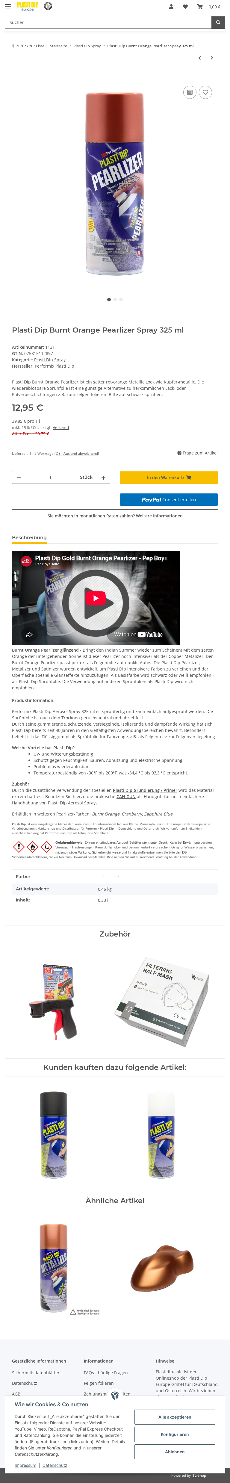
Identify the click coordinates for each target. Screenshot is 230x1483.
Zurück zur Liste (30, 46)
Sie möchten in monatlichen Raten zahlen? (115, 516)
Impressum (25, 1465)
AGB (16, 1394)
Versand (61, 427)
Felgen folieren (99, 1383)
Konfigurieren (175, 1434)
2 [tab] (115, 299)
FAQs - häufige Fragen (106, 1372)
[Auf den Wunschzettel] (205, 92)
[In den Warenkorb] (17, 77)
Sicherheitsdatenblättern (29, 857)
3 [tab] (121, 299)
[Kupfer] (118, 875)
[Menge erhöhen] (103, 477)
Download (79, 857)
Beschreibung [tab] (29, 537)
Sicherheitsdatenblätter (36, 1372)
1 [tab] (109, 299)
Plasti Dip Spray (50, 360)
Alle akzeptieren (174, 1416)
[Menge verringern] (18, 477)
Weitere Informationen (159, 516)
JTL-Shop (199, 1475)
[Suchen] (218, 22)
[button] (171, 7)
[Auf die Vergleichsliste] (189, 92)
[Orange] (104, 875)
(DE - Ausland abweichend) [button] (77, 453)
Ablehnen (175, 1451)
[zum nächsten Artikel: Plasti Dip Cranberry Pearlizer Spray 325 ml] (212, 57)
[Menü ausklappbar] (8, 3)
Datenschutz (55, 1465)
